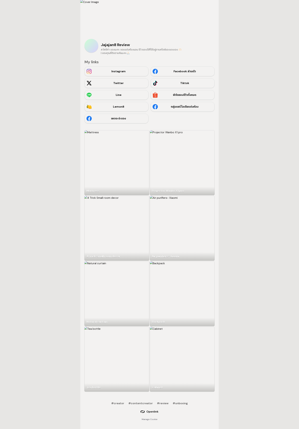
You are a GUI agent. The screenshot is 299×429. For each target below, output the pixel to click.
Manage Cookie (149, 419)
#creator (117, 403)
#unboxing (180, 403)
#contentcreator (140, 403)
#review (163, 403)
